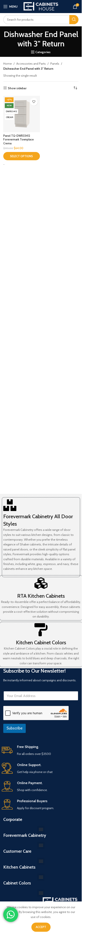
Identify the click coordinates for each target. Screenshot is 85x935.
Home (7, 64)
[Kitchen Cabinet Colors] (41, 629)
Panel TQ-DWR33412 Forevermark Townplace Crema (18, 139)
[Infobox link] (41, 750)
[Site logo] (41, 6)
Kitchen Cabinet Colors (41, 642)
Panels (54, 64)
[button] (40, 829)
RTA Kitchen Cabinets (41, 596)
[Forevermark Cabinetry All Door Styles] (9, 505)
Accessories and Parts (31, 64)
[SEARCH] (73, 19)
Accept (41, 927)
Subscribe (14, 728)
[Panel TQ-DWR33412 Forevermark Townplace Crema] (21, 114)
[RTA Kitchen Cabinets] (41, 583)
